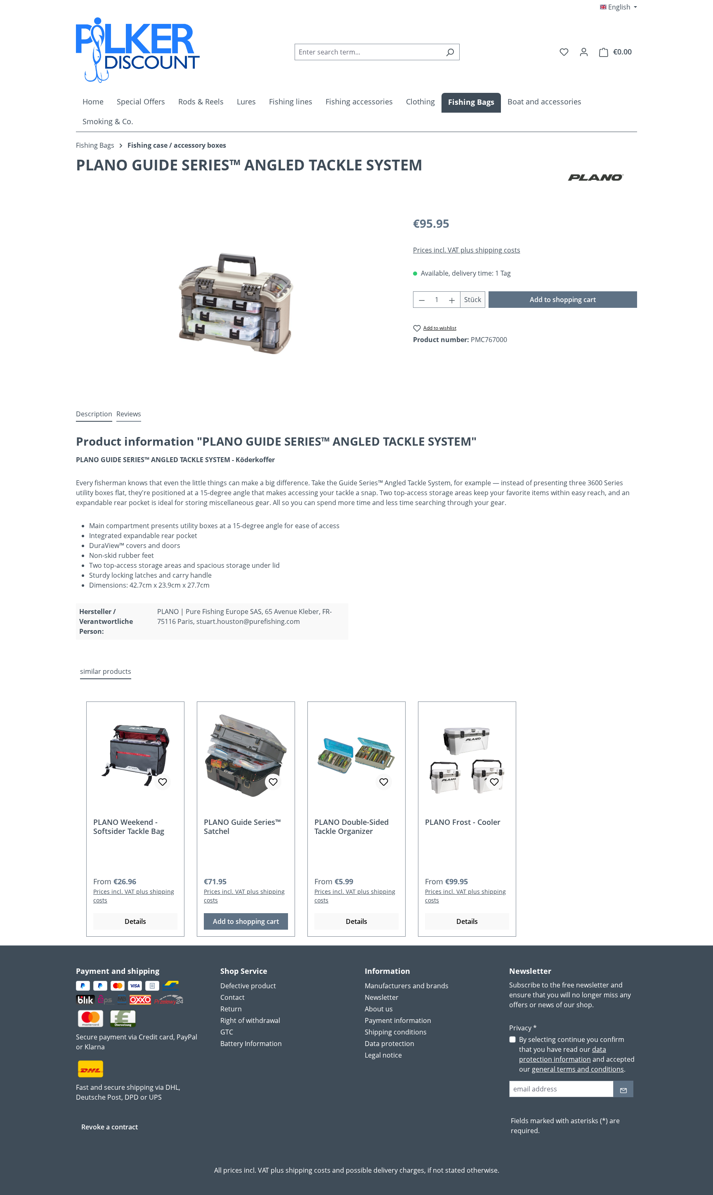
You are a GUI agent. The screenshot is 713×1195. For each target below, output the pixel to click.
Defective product (248, 985)
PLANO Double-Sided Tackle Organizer (351, 826)
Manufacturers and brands (407, 985)
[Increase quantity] (452, 299)
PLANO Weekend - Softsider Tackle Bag (128, 826)
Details (135, 921)
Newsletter (382, 997)
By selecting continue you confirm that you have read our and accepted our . (577, 1054)
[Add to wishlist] (162, 782)
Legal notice (383, 1055)
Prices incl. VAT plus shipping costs (466, 250)
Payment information (398, 1020)
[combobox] (368, 52)
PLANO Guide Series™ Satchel (242, 826)
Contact (232, 997)
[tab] (94, 414)
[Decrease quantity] (421, 299)
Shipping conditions (396, 1032)
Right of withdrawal (250, 1020)
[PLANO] (596, 177)
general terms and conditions (578, 1069)
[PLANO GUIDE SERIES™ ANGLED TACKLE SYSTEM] (236, 303)
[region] (236, 303)
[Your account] (584, 51)
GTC (226, 1032)
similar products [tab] (105, 671)
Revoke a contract (109, 1126)
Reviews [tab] (128, 413)
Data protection (389, 1043)
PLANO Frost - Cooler (463, 822)
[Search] (450, 52)
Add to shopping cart (563, 299)
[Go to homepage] (138, 50)
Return (231, 1008)
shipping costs (308, 1170)
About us (379, 1008)
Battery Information (251, 1043)
